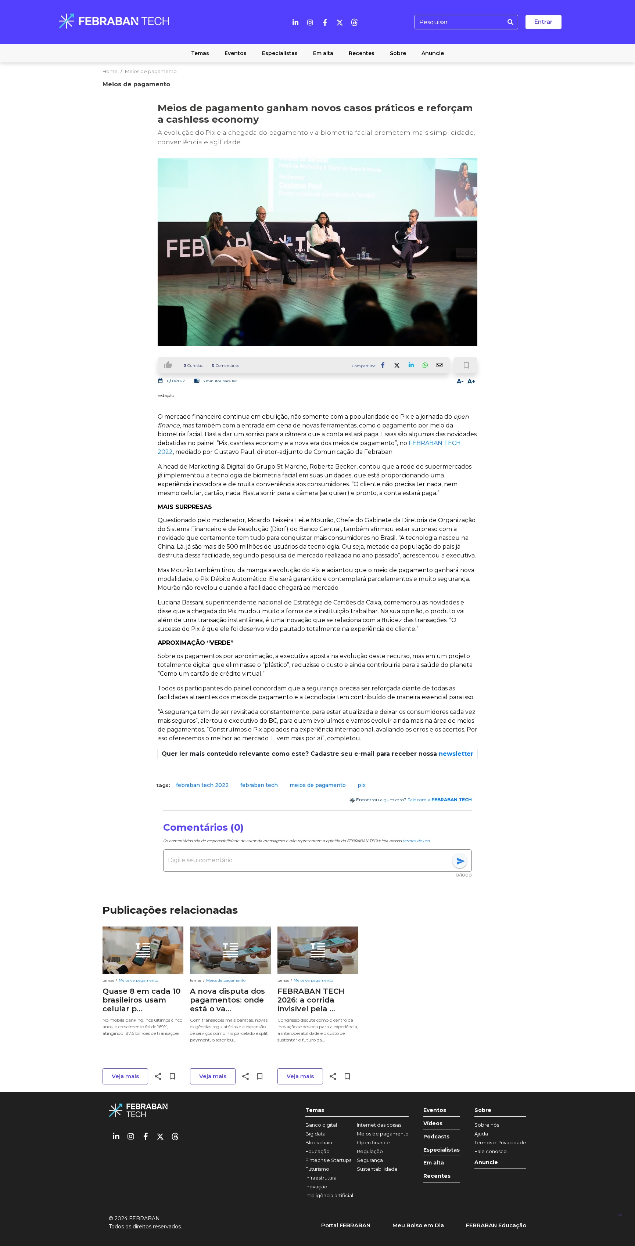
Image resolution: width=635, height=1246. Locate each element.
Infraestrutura (321, 1178)
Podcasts (436, 1137)
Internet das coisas (379, 1125)
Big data (315, 1134)
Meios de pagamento (151, 71)
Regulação (370, 1151)
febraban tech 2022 (202, 785)
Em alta (433, 1163)
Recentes (437, 1176)
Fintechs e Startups (328, 1160)
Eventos (434, 1110)
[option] (202, 785)
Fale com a (440, 799)
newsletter (456, 753)
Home (110, 71)
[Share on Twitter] (397, 365)
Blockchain (318, 1142)
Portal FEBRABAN (345, 1225)
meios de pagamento (318, 785)
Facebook (383, 365)
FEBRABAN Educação (496, 1225)
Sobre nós (486, 1125)
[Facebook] (325, 22)
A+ (471, 381)
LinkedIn (411, 365)
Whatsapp (425, 365)
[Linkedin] (295, 22)
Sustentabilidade (377, 1169)
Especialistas (441, 1150)
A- (460, 381)
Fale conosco (490, 1151)
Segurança (370, 1160)
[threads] (354, 22)
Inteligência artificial (329, 1195)
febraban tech (259, 785)
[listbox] (317, 785)
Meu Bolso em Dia (418, 1225)
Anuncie (486, 1162)
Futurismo (317, 1169)
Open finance (373, 1142)
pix (362, 785)
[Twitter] (339, 22)
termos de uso (416, 840)
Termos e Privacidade (500, 1142)
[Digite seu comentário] (310, 860)
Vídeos (432, 1123)
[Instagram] (310, 22)
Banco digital (321, 1125)
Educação (317, 1151)
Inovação (316, 1186)
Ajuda (481, 1134)
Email (439, 365)
